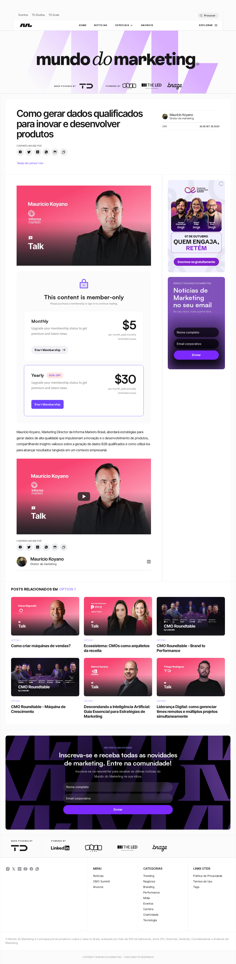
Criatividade (150, 914)
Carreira (148, 909)
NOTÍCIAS (100, 25)
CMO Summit (101, 881)
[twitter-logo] (13, 869)
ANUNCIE (147, 25)
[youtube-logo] (25, 869)
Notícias (98, 876)
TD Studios (38, 15)
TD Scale (53, 15)
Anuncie (98, 887)
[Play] (84, 496)
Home (83, 25)
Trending (148, 876)
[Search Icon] (208, 15)
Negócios (149, 881)
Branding (149, 887)
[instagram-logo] (149, 561)
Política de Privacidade (207, 876)
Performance (151, 892)
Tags (196, 887)
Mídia (146, 898)
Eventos (23, 15)
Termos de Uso (202, 881)
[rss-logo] (31, 869)
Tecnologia (150, 920)
